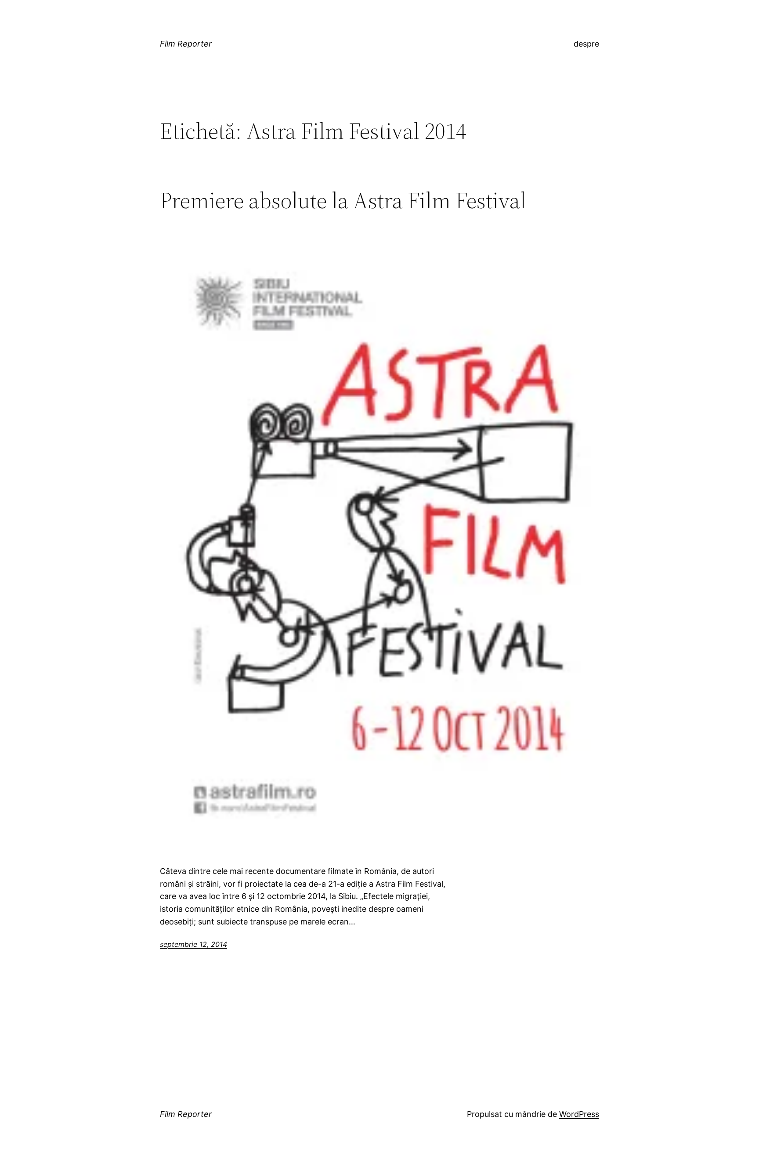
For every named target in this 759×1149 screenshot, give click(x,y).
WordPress (579, 1114)
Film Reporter (186, 43)
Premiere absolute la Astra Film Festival (343, 200)
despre (586, 43)
